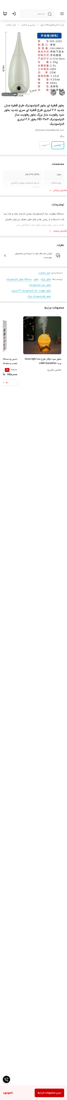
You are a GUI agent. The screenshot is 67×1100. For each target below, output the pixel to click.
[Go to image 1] (15, 94)
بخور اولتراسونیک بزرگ (39, 296)
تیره (45, 145)
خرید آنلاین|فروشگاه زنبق (52, 24)
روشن (58, 145)
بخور (36, 279)
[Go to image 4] (7, 94)
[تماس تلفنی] (6, 1079)
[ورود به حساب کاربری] (14, 13)
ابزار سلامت (11, 24)
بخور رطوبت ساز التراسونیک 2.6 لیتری (31, 290)
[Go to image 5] (5, 94)
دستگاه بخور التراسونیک (19, 279)
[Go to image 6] (3, 94)
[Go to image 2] (11, 94)
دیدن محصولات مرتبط (49, 1092)
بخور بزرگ (46, 279)
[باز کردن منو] (61, 14)
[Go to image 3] (9, 94)
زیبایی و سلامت (28, 24)
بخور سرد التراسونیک (40, 285)
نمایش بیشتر (60, 190)
